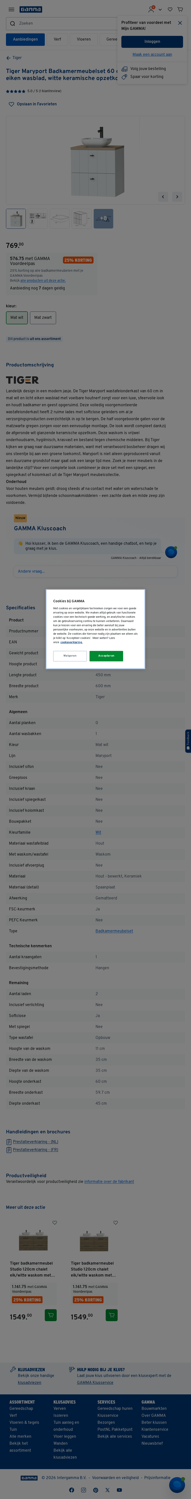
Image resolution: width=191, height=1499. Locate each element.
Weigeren (70, 656)
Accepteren (106, 656)
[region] (95, 629)
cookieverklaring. (71, 642)
